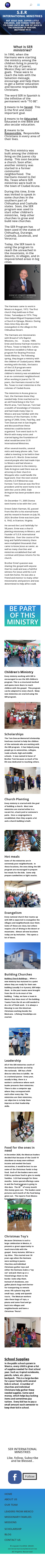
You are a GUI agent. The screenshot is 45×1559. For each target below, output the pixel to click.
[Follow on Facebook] (15, 1477)
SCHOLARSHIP (13, 1529)
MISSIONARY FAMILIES (18, 1517)
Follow (29, 1476)
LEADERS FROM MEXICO (18, 1511)
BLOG (7, 1534)
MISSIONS (10, 1522)
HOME (8, 1494)
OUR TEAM (11, 1504)
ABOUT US (10, 1499)
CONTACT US (12, 1540)
